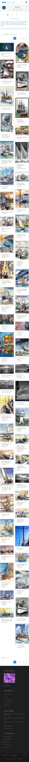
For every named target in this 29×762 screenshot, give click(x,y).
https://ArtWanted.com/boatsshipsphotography (17, 28)
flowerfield (6, 683)
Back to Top (7, 736)
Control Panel (7, 705)
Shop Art (6, 697)
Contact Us (7, 747)
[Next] (26, 38)
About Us (7, 741)
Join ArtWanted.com (9, 699)
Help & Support (8, 744)
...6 (23, 38)
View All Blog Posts (8, 725)
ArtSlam (15, 754)
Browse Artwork (8, 694)
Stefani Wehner (8, 685)
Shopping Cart (8, 739)
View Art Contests (7, 728)
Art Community (8, 702)
